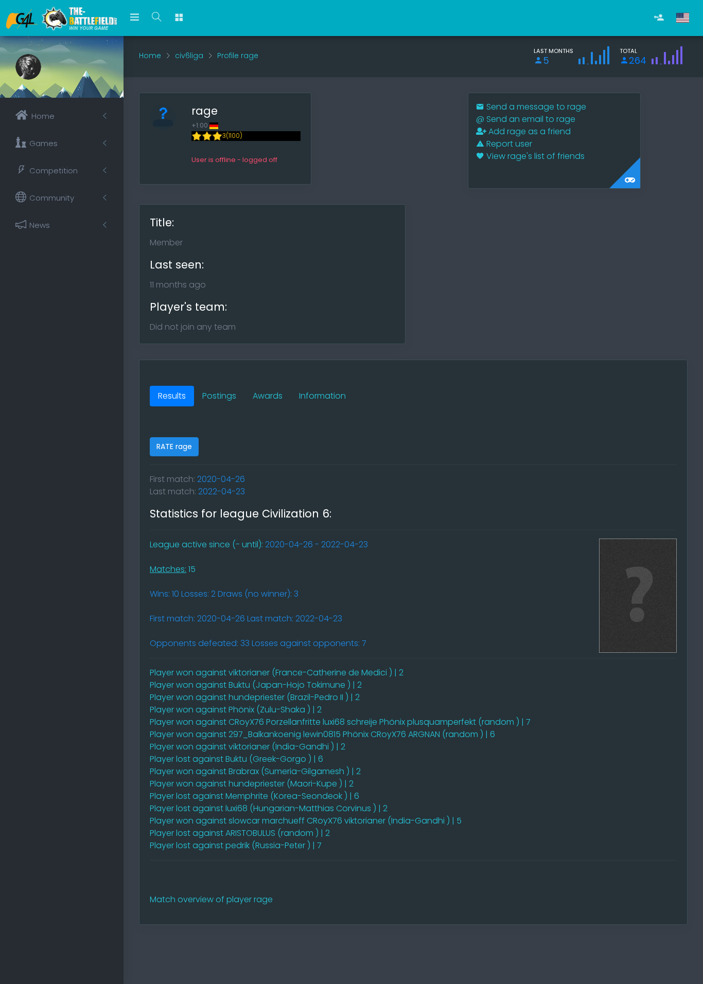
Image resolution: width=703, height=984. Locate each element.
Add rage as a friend (528, 131)
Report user (508, 144)
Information (322, 396)
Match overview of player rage (211, 899)
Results (172, 396)
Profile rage (237, 55)
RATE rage (174, 446)
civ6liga (189, 55)
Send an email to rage (525, 119)
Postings (219, 396)
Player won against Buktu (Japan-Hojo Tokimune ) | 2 (256, 685)
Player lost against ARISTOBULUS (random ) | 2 (240, 833)
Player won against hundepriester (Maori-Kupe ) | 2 (252, 784)
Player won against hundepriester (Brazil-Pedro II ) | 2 (255, 697)
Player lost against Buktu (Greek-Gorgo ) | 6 (236, 759)
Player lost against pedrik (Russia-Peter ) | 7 (236, 845)
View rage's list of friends (534, 156)
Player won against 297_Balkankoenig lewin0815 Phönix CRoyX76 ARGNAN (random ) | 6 (322, 734)
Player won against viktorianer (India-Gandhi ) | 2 (247, 747)
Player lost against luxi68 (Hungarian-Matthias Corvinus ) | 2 (269, 808)
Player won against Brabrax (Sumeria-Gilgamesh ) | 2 (255, 771)
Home (150, 55)
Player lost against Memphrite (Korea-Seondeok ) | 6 (254, 796)
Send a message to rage (535, 107)
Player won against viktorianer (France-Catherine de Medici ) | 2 (276, 672)
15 (173, 569)
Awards (268, 396)
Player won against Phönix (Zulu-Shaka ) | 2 (236, 709)
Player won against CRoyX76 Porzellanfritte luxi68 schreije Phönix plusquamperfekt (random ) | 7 (340, 722)
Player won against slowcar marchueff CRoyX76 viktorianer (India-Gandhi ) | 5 (306, 821)
